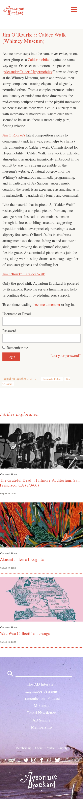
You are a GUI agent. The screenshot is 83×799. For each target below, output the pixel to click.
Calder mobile (38, 59)
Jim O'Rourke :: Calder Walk (23, 273)
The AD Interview (41, 684)
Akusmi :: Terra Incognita (22, 559)
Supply (62, 748)
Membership (41, 727)
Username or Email (16, 313)
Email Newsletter (41, 712)
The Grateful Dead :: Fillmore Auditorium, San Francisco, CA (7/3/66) (40, 482)
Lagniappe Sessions (41, 691)
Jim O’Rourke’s (13, 134)
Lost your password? (66, 355)
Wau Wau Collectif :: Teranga (25, 633)
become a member (46, 304)
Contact (50, 748)
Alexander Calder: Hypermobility (28, 71)
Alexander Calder (52, 379)
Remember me (17, 347)
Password (9, 330)
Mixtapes (41, 705)
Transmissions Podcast (41, 698)
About (38, 748)
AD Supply (41, 720)
